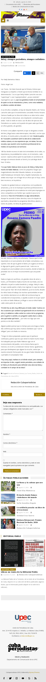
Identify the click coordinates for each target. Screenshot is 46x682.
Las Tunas (28, 373)
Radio (34, 373)
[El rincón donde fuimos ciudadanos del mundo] (8, 499)
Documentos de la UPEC (13, 4)
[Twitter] (33, 73)
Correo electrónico (10, 443)
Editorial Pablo (12, 536)
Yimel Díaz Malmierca (26, 490)
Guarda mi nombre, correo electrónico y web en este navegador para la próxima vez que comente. (21, 464)
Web (4, 452)
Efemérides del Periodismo (32, 4)
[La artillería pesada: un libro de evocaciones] (8, 511)
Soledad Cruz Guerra (25, 515)
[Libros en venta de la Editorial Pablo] (23, 553)
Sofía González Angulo (26, 503)
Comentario (8, 414)
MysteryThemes (34, 672)
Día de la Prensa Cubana (16, 373)
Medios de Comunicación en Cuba (23, 7)
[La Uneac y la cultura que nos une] (8, 486)
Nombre (6, 434)
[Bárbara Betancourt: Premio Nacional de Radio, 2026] (8, 524)
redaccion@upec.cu (27, 636)
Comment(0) (21, 66)
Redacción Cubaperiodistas (23, 382)
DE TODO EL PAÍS (8, 57)
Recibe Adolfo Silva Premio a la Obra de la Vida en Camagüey (40, 395)
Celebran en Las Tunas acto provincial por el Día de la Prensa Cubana (8, 395)
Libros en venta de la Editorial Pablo (19, 572)
